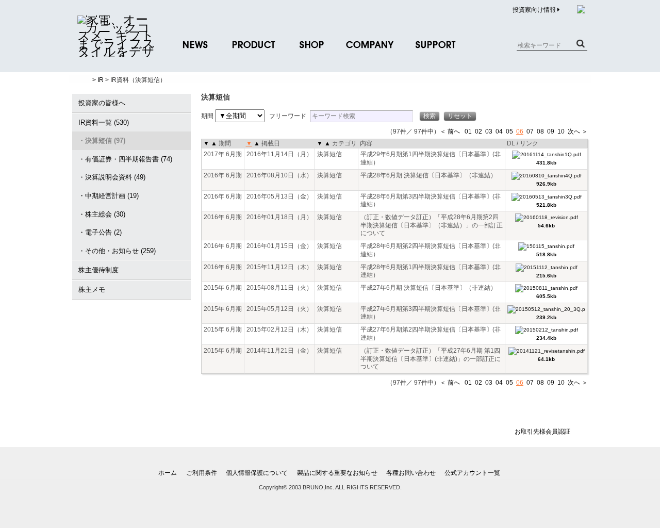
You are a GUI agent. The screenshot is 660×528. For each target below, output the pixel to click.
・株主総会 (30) (101, 214)
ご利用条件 (201, 472)
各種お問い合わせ (411, 472)
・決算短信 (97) (101, 140)
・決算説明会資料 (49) (111, 177)
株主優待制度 (98, 270)
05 (509, 131)
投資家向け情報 (535, 9)
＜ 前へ (450, 131)
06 (519, 131)
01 (468, 131)
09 (550, 131)
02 (478, 131)
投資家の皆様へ (101, 103)
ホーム (167, 472)
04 (499, 131)
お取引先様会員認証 (542, 431)
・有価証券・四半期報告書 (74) (125, 159)
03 (488, 131)
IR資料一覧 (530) (103, 122)
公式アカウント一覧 (472, 472)
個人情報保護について (257, 472)
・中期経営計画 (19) (108, 196)
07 (530, 131)
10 (561, 131)
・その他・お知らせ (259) (117, 251)
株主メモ (91, 289)
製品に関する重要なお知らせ (337, 472)
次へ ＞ (578, 131)
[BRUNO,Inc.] (116, 51)
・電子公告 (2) (100, 232)
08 (540, 131)
